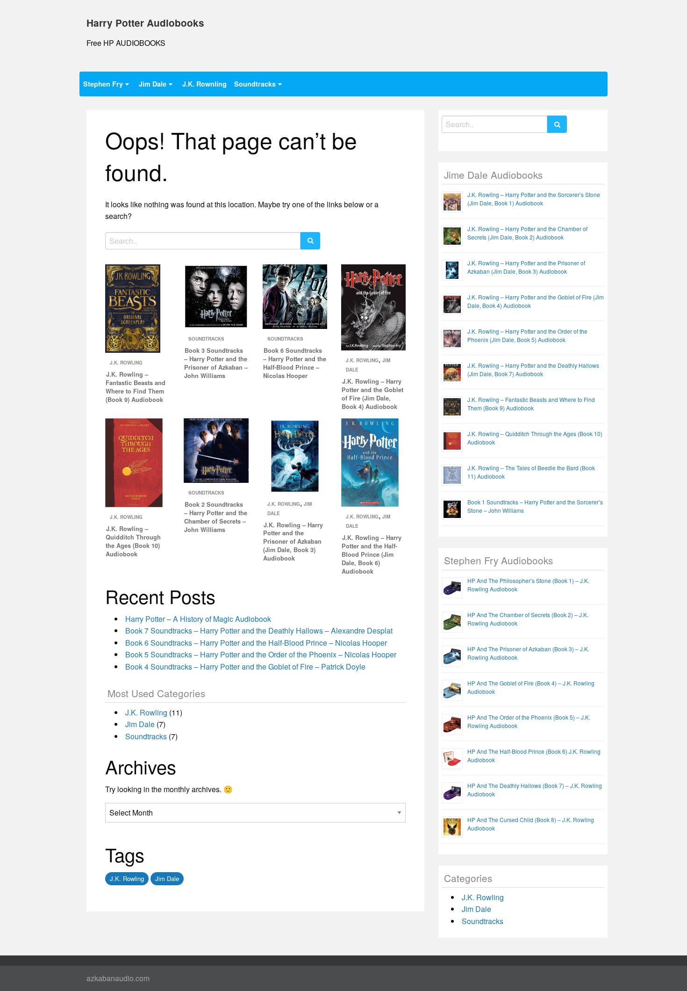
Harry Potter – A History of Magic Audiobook (198, 618)
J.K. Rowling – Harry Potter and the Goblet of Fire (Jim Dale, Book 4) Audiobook (372, 394)
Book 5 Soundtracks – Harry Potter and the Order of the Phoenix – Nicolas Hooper (260, 654)
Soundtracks (255, 83)
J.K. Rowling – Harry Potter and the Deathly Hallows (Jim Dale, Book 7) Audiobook (533, 369)
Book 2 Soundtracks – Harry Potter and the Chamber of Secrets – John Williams (215, 517)
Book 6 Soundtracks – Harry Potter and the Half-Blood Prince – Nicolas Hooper (294, 363)
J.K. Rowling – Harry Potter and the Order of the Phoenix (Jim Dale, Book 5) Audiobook (527, 335)
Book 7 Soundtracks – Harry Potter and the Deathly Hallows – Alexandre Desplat (259, 630)
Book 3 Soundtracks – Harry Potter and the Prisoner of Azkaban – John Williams (216, 363)
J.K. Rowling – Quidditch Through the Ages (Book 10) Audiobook (133, 541)
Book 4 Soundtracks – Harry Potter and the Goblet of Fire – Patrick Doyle (245, 666)
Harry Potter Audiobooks (145, 22)
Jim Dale (152, 83)
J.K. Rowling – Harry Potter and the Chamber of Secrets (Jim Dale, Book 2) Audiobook (527, 233)
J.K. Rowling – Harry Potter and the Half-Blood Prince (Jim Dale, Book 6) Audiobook (371, 554)
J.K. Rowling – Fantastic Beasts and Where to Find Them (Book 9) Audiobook (135, 387)
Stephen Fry (103, 83)
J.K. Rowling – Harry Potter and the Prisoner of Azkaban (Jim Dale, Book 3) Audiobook (293, 542)
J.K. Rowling (126, 362)
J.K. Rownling (204, 83)
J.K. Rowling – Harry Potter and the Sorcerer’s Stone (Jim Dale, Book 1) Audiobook (533, 198)
